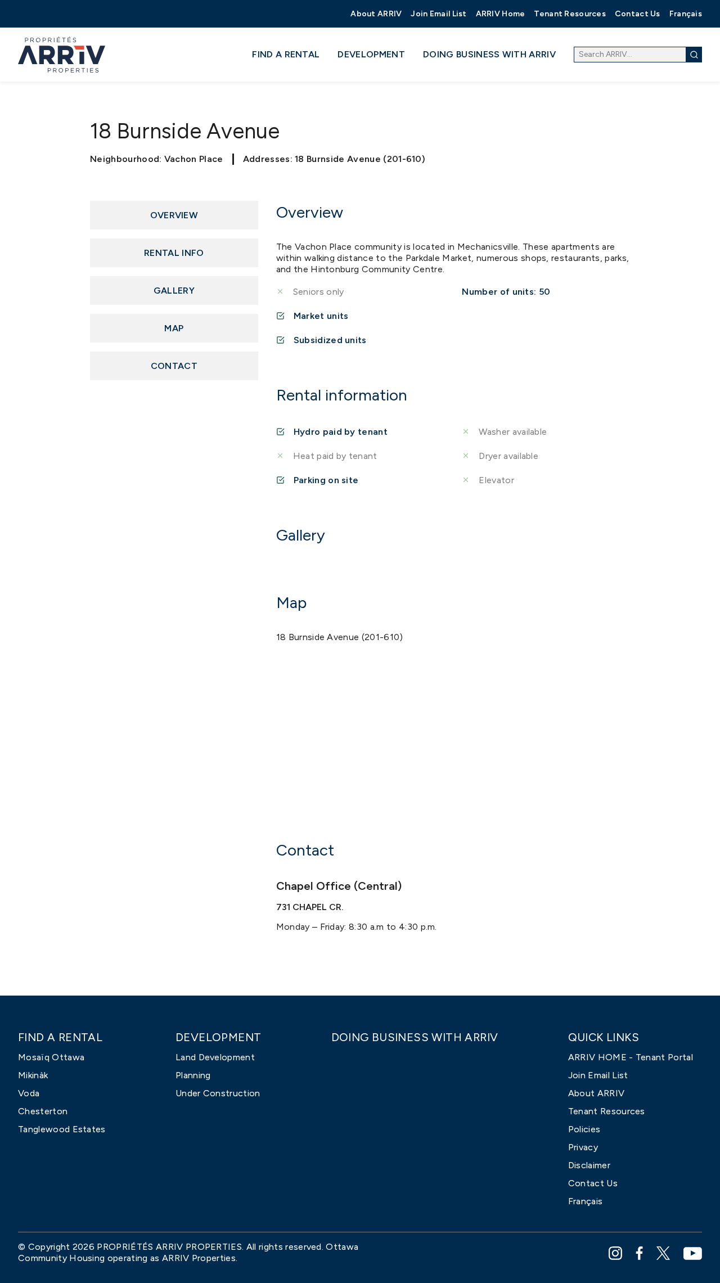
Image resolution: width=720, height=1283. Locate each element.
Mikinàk (33, 1075)
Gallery (174, 290)
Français (685, 14)
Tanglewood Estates (62, 1129)
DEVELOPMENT (371, 54)
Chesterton (43, 1111)
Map (173, 328)
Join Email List (438, 14)
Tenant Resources (569, 14)
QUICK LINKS (603, 1038)
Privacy (583, 1147)
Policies (584, 1129)
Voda (28, 1093)
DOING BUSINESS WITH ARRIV (489, 54)
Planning (193, 1075)
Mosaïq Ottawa (51, 1057)
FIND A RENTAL (286, 54)
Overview (174, 215)
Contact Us (637, 14)
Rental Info (174, 252)
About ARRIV (376, 14)
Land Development (215, 1057)
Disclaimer (589, 1165)
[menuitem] (376, 14)
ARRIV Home (500, 14)
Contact (174, 366)
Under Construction (218, 1093)
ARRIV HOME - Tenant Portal (630, 1057)
